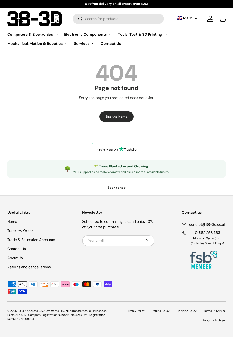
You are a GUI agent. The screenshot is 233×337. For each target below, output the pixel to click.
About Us (15, 258)
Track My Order (20, 230)
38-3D (22, 311)
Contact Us (111, 43)
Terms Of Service (215, 311)
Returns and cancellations (29, 267)
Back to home (116, 116)
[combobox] (118, 19)
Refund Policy (161, 311)
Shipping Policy (187, 311)
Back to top (117, 187)
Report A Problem (214, 320)
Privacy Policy (136, 311)
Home (12, 221)
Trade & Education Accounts (31, 239)
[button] (187, 18)
